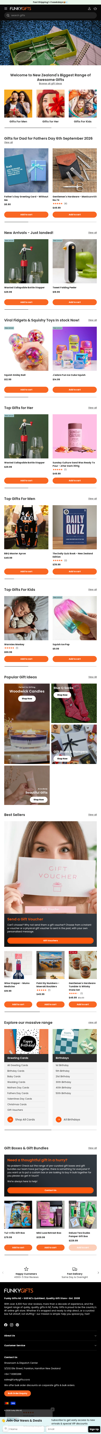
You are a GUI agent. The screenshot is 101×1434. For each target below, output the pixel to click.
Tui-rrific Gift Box (14, 1232)
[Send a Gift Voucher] (50, 867)
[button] (95, 8)
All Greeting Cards (17, 1065)
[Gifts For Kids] (83, 104)
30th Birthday (63, 1082)
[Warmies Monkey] (26, 618)
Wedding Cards (16, 1082)
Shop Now (84, 49)
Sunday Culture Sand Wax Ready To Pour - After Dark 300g (74, 464)
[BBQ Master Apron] (26, 527)
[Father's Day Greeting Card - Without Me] (26, 170)
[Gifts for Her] (50, 104)
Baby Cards (14, 1076)
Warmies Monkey (14, 644)
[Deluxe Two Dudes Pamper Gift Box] (83, 1215)
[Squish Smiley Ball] (26, 349)
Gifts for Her (50, 121)
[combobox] (50, 15)
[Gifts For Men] (18, 104)
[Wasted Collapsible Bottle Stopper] (26, 261)
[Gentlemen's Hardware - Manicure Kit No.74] (75, 170)
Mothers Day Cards (18, 1087)
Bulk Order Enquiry (17, 1393)
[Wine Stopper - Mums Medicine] (18, 965)
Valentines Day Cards (19, 1098)
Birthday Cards (15, 1071)
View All (92, 677)
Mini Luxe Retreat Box (48, 1232)
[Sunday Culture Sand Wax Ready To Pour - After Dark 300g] (75, 436)
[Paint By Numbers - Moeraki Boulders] (50, 965)
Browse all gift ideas (50, 83)
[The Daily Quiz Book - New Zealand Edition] (75, 527)
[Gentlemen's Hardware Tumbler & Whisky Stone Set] (83, 965)
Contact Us (50, 1190)
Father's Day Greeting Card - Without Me (26, 198)
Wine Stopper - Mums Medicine (17, 985)
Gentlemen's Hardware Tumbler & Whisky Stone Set (82, 986)
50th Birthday (63, 1093)
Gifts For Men (18, 121)
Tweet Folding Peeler (65, 287)
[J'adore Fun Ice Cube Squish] (75, 349)
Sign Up (94, 1429)
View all (8, 142)
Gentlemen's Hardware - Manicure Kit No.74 (75, 198)
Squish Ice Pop (61, 644)
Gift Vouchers (50, 940)
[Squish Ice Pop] (75, 618)
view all (92, 1022)
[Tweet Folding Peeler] (75, 261)
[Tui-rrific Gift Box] (18, 1215)
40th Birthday (63, 1087)
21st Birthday (63, 1076)
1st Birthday (62, 1065)
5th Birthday (63, 1071)
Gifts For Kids (83, 121)
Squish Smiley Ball (15, 375)
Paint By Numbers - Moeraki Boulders (47, 985)
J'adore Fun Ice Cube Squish (69, 375)
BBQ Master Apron (15, 553)
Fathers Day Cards (17, 1093)
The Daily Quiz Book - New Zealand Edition (73, 555)
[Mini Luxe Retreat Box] (50, 1215)
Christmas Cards (17, 1104)
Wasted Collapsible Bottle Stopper (24, 287)
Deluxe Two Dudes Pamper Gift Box (79, 1234)
